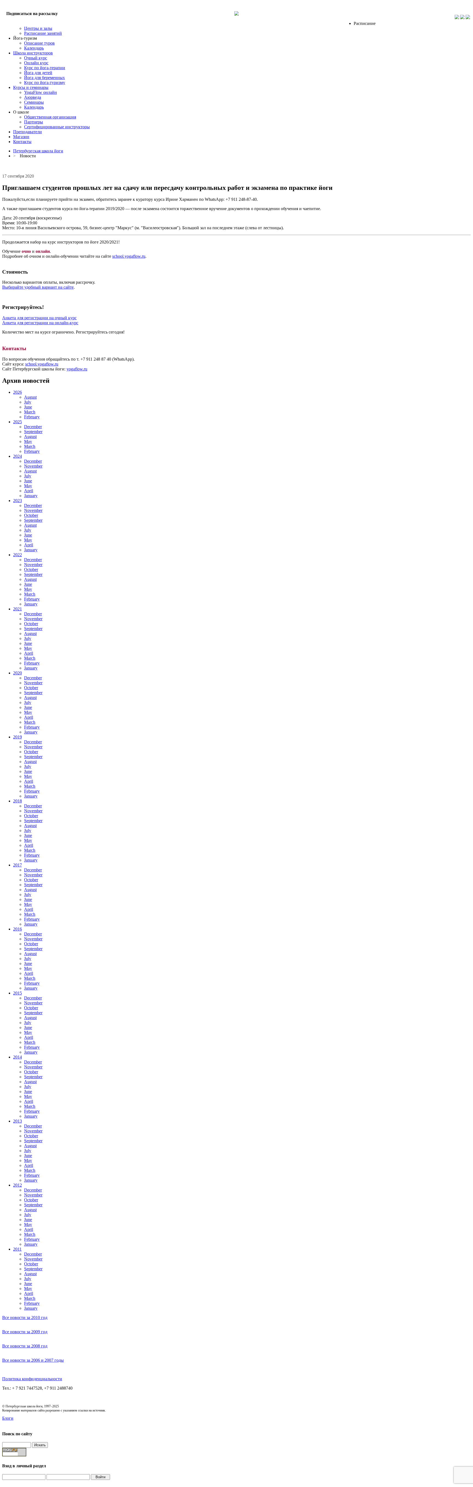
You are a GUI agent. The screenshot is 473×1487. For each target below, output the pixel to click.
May (28, 441)
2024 (17, 456)
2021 (17, 609)
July (27, 402)
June (28, 407)
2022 (17, 554)
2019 (17, 737)
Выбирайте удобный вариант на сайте (38, 287)
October (31, 515)
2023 (17, 500)
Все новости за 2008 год (24, 1346)
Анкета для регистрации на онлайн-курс (40, 322)
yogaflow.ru (77, 369)
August (30, 397)
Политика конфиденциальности (32, 1378)
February (32, 416)
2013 (17, 1121)
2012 (17, 1185)
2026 (17, 392)
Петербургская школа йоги (38, 151)
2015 (17, 993)
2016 (17, 929)
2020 (17, 673)
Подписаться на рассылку (32, 13)
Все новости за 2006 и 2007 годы (33, 1360)
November (33, 466)
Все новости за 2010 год (24, 1317)
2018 (17, 801)
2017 (17, 865)
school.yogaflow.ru (128, 256)
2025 (17, 421)
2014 (17, 1057)
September (33, 431)
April (28, 490)
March (29, 412)
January (31, 495)
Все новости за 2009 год (24, 1331)
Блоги (7, 1418)
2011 (17, 1249)
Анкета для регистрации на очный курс (39, 317)
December (33, 426)
